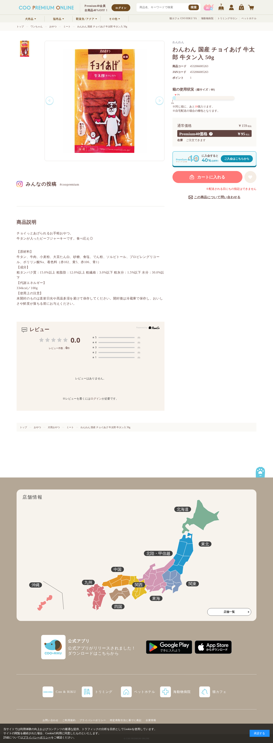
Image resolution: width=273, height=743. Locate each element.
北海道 (183, 509)
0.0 (75, 340)
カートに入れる (211, 177)
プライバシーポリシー (93, 720)
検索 (194, 7)
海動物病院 (207, 18)
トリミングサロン (227, 18)
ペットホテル (248, 18)
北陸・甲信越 (158, 553)
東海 (156, 598)
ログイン (121, 8)
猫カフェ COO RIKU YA (183, 18)
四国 (118, 606)
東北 (205, 544)
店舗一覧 (229, 611)
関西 (139, 585)
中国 (118, 569)
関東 (192, 584)
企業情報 (151, 720)
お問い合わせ (50, 720)
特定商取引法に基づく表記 (125, 720)
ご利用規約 (69, 720)
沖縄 (36, 585)
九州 (88, 582)
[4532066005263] (25, 49)
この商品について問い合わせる (217, 197)
